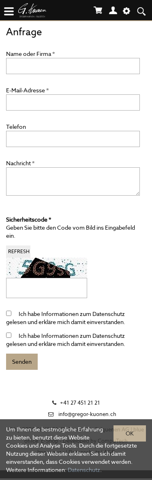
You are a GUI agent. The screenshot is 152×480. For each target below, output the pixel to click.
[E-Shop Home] (42, 11)
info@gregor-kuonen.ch (87, 414)
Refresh (19, 251)
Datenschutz (108, 314)
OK (130, 433)
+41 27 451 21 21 (80, 402)
